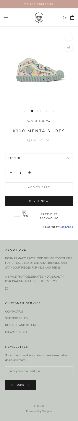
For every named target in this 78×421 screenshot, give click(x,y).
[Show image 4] (46, 111)
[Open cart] (72, 17)
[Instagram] (6, 288)
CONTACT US (14, 312)
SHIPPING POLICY (16, 318)
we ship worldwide (39, 4)
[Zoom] (69, 37)
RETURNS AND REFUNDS (22, 325)
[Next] (54, 111)
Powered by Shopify (39, 411)
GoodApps (66, 227)
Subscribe (20, 384)
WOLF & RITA (38, 121)
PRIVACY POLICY (16, 332)
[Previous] (24, 111)
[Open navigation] (6, 17)
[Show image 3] (41, 111)
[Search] (65, 17)
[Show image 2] (37, 111)
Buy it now (39, 201)
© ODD (39, 405)
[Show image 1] (32, 111)
